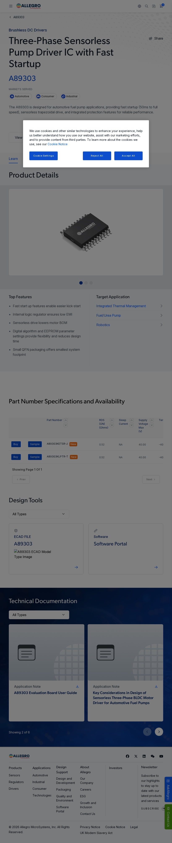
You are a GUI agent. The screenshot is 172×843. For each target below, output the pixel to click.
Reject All (97, 155)
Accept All (128, 155)
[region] (86, 143)
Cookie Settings (43, 155)
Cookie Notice (58, 144)
